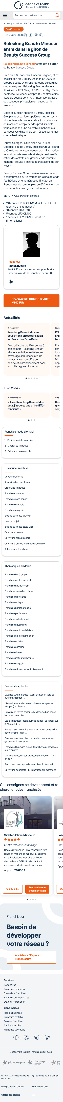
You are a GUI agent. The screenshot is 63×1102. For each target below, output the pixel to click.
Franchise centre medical (18, 580)
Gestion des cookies (10, 1095)
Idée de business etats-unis (19, 526)
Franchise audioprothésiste (19, 630)
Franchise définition (14, 989)
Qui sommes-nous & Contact (45, 1075)
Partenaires (10, 984)
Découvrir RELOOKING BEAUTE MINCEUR (31, 300)
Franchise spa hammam (17, 585)
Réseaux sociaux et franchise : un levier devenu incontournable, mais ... (31, 731)
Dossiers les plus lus (16, 686)
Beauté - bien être (13, 29)
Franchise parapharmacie (18, 607)
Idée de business (13, 1012)
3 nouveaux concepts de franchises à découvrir (29, 764)
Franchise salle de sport (17, 619)
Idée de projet (12, 521)
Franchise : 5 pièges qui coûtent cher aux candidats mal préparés (31, 748)
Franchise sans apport (16, 498)
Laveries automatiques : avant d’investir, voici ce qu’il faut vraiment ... (29, 696)
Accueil (7, 23)
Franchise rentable (14, 504)
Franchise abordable (14, 1029)
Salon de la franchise (15, 993)
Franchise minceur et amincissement (24, 669)
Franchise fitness (14, 652)
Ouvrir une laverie (14, 532)
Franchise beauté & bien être (43, 23)
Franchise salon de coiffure (19, 591)
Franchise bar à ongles (16, 574)
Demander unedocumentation (37, 889)
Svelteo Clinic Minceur (19, 835)
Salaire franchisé (12, 1025)
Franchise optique (14, 602)
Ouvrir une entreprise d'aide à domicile (25, 543)
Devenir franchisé (14, 476)
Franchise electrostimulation (19, 635)
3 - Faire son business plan (18, 451)
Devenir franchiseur (14, 1001)
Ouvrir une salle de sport (17, 537)
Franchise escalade (15, 646)
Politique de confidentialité (13, 1086)
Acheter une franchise (16, 549)
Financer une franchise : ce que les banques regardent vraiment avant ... (29, 740)
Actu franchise (20, 23)
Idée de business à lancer (18, 515)
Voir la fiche (12, 889)
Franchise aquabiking (16, 624)
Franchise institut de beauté (19, 657)
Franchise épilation (14, 641)
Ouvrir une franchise (16, 468)
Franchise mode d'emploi (19, 431)
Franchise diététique (15, 596)
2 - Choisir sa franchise (16, 445)
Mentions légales (40, 1086)
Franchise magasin (14, 510)
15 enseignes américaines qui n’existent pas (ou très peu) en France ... (29, 705)
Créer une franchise (15, 487)
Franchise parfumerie (16, 613)
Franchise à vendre (14, 493)
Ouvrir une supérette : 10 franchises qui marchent (30, 769)
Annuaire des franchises (17, 482)
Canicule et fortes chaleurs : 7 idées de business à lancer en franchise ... (30, 713)
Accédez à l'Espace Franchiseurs (27, 957)
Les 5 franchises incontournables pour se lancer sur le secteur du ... (31, 722)
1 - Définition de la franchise (19, 440)
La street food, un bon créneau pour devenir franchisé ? (30, 757)
